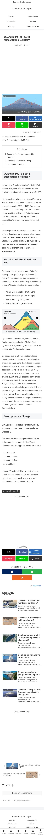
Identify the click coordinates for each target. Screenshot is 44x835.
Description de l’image (15, 164)
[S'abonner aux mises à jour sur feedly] (32, 571)
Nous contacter (32, 827)
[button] (35, 125)
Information (12, 824)
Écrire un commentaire (22, 793)
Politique (32, 824)
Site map (12, 827)
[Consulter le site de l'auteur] (12, 571)
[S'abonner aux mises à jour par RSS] (22, 577)
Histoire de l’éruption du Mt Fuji (19, 161)
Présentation (32, 820)
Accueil (12, 820)
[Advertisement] (22, 69)
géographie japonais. (12, 491)
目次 (19, 149)
